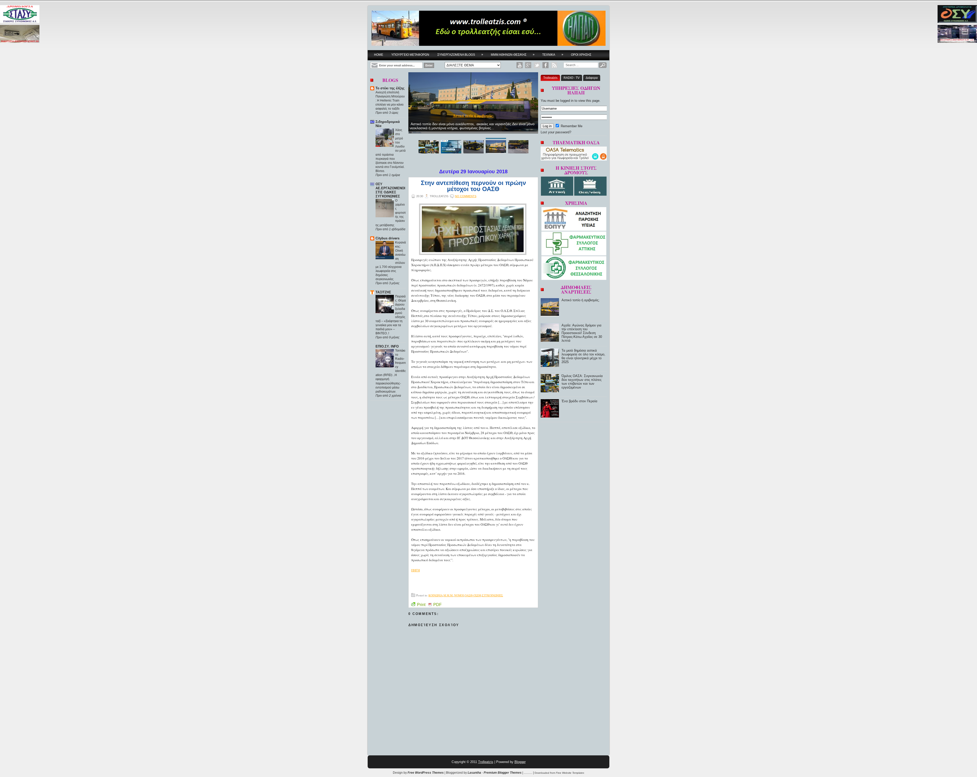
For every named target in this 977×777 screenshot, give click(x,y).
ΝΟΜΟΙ (459, 595)
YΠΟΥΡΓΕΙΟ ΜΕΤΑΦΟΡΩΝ (410, 54)
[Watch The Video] (519, 65)
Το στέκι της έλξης (390, 88)
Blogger (520, 762)
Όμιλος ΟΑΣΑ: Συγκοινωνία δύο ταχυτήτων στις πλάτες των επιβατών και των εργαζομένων (582, 381)
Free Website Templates (570, 772)
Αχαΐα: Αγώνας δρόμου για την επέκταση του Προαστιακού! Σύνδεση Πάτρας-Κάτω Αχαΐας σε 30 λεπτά (582, 332)
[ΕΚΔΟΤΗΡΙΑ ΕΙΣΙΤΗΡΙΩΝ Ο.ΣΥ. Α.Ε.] (957, 34)
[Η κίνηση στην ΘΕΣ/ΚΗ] (590, 194)
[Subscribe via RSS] (554, 65)
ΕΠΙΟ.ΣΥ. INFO (387, 346)
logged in (566, 101)
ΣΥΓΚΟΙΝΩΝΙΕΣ (492, 595)
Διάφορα (592, 78)
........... (528, 772)
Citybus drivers (387, 238)
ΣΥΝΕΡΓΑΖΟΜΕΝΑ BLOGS (460, 54)
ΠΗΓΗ (415, 570)
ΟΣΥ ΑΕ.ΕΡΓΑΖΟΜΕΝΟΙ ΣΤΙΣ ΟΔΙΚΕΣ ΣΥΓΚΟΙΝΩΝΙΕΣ (390, 190)
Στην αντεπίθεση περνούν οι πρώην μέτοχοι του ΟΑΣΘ (473, 186)
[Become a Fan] (545, 65)
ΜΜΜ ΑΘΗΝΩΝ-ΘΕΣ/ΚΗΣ (513, 54)
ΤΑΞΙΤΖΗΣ (383, 292)
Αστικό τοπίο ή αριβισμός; (473, 116)
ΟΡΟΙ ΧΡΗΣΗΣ (581, 54)
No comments (465, 196)
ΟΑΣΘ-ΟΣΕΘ (473, 595)
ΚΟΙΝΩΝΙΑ (435, 595)
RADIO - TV (572, 78)
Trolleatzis (550, 78)
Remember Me (571, 126)
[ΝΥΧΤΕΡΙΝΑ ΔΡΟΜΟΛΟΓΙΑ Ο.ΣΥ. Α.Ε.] (957, 14)
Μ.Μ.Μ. (448, 595)
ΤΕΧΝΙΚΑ (552, 54)
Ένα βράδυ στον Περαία (579, 401)
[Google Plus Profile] (528, 65)
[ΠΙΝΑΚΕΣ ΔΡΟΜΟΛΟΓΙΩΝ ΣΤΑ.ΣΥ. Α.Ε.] (19, 14)
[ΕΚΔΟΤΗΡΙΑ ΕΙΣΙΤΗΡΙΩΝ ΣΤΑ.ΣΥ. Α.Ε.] (19, 34)
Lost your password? (556, 132)
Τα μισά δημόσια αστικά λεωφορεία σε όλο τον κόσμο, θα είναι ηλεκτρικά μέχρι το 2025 (583, 356)
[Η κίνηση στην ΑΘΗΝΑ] (557, 194)
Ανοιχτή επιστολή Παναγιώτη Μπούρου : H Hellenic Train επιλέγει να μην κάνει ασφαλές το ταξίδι (390, 100)
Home (378, 54)
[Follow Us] (537, 65)
